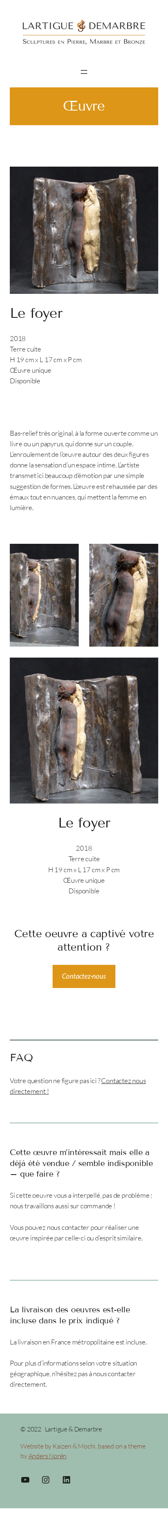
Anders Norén (48, 1456)
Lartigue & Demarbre (73, 1429)
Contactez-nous (84, 976)
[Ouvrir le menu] (84, 72)
